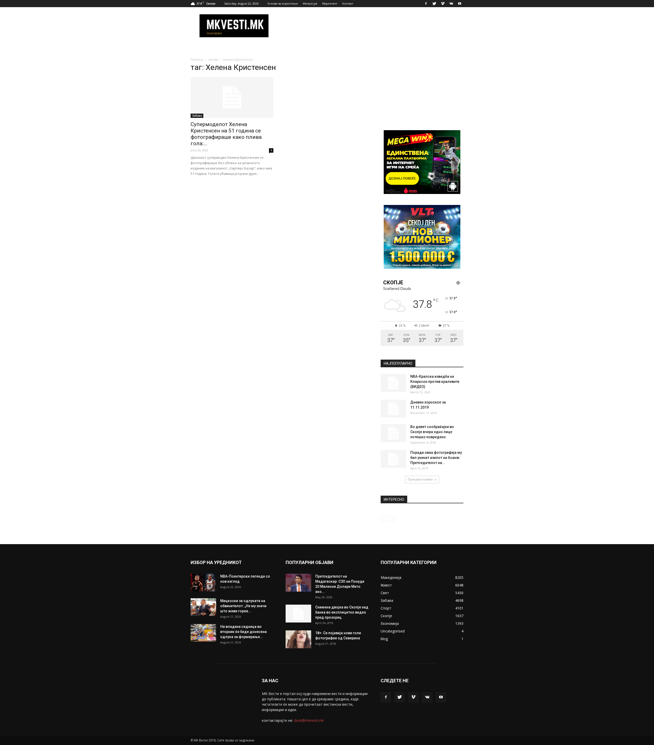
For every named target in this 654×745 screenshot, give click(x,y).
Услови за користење (282, 3)
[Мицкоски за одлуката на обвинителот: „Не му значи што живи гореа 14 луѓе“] (203, 607)
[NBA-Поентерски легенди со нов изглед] (203, 582)
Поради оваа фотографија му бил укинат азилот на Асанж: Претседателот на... (436, 457)
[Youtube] (459, 3)
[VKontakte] (451, 3)
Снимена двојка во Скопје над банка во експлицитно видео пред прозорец (341, 612)
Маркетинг (329, 3)
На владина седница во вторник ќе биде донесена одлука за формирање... (243, 632)
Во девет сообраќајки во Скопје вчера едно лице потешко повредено (432, 432)
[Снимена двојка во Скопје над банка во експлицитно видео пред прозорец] (298, 613)
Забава (197, 115)
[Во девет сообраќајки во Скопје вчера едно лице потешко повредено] (393, 433)
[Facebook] (426, 3)
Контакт (347, 3)
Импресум (310, 3)
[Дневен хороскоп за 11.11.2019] (393, 409)
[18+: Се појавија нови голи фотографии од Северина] (298, 639)
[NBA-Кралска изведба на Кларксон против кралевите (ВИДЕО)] (393, 383)
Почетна (197, 59)
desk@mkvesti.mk (309, 720)
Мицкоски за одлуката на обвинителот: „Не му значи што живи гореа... (243, 606)
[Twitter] (434, 3)
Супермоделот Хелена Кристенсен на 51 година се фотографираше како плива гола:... (226, 133)
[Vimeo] (443, 3)
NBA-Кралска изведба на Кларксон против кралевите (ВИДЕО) (434, 381)
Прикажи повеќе (420, 479)
